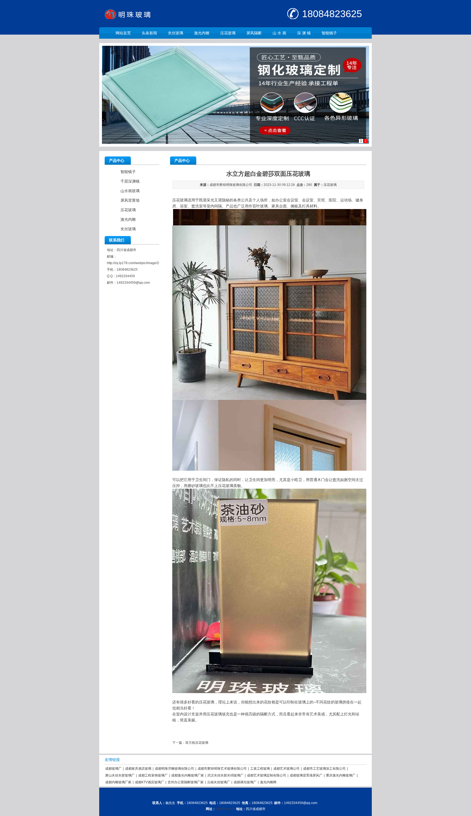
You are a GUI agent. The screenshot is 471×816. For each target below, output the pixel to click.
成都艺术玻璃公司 (286, 768)
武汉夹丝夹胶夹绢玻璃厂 (225, 775)
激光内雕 (201, 33)
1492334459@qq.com (133, 283)
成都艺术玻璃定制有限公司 (266, 775)
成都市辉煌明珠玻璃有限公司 (231, 185)
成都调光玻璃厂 (245, 782)
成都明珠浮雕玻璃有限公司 (174, 768)
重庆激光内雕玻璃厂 (340, 775)
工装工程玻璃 (260, 768)
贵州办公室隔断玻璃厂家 (186, 782)
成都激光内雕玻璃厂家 (187, 775)
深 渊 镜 (304, 33)
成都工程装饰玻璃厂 (153, 775)
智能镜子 (329, 33)
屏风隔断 (254, 33)
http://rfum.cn (225, 809)
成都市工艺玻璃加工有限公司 (324, 768)
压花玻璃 (227, 33)
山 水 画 (279, 33)
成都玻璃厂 (113, 768)
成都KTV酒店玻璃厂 (149, 782)
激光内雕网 (268, 782)
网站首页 (123, 33)
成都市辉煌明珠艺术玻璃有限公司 (222, 768)
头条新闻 (149, 33)
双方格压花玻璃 (196, 743)
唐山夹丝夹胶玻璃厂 (120, 775)
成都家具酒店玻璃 (138, 768)
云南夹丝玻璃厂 (218, 782)
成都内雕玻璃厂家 (118, 782)
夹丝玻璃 (175, 33)
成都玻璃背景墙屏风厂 (306, 775)
